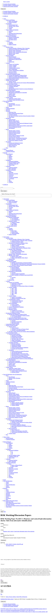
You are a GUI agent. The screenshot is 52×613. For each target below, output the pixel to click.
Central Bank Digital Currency (12, 79)
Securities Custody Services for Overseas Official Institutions (22, 82)
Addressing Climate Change (15, 98)
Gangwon (11, 176)
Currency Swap (12, 93)
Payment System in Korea (14, 136)
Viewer (12, 545)
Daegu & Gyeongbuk (13, 173)
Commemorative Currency (14, 68)
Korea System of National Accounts (16, 135)
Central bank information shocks (21, 531)
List (1, 579)
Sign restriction (31, 531)
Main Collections (12, 168)
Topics (7, 483)
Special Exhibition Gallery (14, 162)
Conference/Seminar (10, 108)
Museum (8, 487)
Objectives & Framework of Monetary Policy (18, 49)
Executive (11, 27)
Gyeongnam (11, 178)
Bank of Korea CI (12, 34)
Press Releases (12, 103)
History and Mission (10, 20)
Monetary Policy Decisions (14, 104)
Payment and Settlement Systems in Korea (18, 75)
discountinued (12, 128)
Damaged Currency (13, 72)
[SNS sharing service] (1, 509)
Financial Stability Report (14, 122)
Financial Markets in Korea (14, 131)
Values (10, 32)
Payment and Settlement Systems (13, 74)
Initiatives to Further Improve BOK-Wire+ (18, 76)
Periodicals (8, 118)
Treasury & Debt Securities (12, 80)
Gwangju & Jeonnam (13, 177)
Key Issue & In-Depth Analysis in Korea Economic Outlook (21, 115)
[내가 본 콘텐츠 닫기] (1, 589)
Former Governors (13, 22)
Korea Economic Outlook (14, 124)
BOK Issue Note (12, 112)
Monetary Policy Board (14, 26)
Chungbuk (11, 172)
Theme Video (11, 165)
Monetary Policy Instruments (15, 50)
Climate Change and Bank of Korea (16, 99)
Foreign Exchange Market (14, 85)
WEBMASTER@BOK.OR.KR (7, 599)
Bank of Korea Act (13, 145)
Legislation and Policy (13, 86)
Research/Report (9, 150)
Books (7, 129)
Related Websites (12, 96)
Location (10, 42)
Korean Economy (12, 134)
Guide (10, 155)
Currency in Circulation (14, 64)
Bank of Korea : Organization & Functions (18, 138)
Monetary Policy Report (14, 120)
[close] (1, 593)
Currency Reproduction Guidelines (16, 70)
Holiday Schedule (12, 44)
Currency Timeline (13, 65)
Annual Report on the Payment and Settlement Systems (20, 123)
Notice (7, 107)
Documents (8, 141)
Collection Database (13, 167)
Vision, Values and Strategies (12, 29)
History (10, 157)
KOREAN (5, 16)
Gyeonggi (11, 182)
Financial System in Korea (14, 58)
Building (10, 156)
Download (8, 545)
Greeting (10, 159)
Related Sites (11, 61)
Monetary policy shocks (8, 531)
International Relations (11, 90)
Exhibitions (8, 160)
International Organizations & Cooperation (18, 92)
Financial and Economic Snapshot (10, 6)
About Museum (9, 154)
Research (8, 111)
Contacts (8, 40)
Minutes (10, 106)
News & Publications (7, 481)
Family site (3, 8)
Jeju (9, 179)
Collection (8, 166)
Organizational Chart (13, 24)
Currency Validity (12, 66)
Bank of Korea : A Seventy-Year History (17, 139)
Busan (10, 171)
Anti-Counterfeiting (13, 69)
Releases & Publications (11, 36)
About (7, 482)
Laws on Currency (13, 71)
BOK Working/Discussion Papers (16, 113)
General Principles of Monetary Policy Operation (19, 48)
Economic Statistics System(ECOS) (10, 5)
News (7, 102)
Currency (8, 63)
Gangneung (11, 174)
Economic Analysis (13, 114)
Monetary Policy (9, 47)
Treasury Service (12, 81)
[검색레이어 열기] (2, 187)
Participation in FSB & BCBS (15, 59)
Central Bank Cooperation (14, 91)
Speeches (8, 109)
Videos (7, 485)
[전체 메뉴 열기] (1, 187)
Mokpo (10, 181)
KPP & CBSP (12, 95)
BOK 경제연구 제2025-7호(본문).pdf (14, 544)
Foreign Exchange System (11, 83)
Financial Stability (10, 55)
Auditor (10, 28)
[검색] (13, 188)
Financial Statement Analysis (15, 127)
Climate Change (9, 97)
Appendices (11, 87)
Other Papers (11, 117)
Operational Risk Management (15, 33)
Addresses (11, 43)
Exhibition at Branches (11, 170)
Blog (7, 147)
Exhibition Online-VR (13, 163)
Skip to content (6, 1)
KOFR (10, 60)
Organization (9, 23)
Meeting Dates (12, 54)
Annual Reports (12, 119)
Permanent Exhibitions (13, 161)
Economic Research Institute (9, 4)
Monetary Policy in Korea (14, 130)
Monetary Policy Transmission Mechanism (18, 52)
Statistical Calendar (13, 38)
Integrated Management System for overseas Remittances (21, 88)
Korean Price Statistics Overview (16, 140)
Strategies (11, 31)
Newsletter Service (13, 39)
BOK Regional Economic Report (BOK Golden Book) (20, 125)
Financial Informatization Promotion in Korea (18, 77)
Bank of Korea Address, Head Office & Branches (16, 596)
